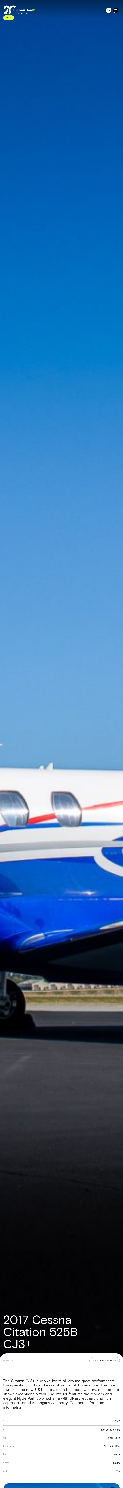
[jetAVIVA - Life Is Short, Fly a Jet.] (19, 10)
